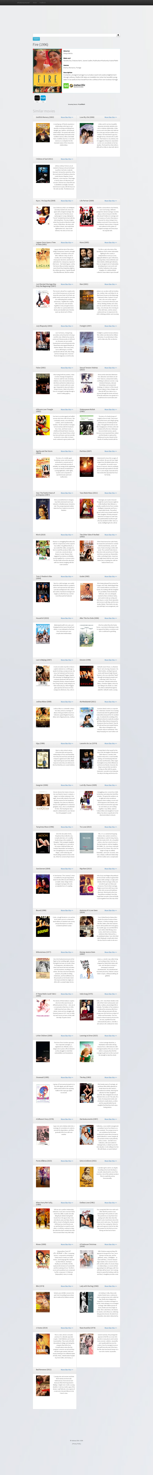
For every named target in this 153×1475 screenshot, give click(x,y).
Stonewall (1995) (42, 1077)
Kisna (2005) (84, 242)
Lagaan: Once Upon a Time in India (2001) (46, 243)
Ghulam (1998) (85, 660)
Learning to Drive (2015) (89, 1035)
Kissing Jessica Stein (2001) (87, 953)
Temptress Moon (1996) (45, 827)
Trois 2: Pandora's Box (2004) (44, 577)
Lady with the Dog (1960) (89, 1286)
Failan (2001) (41, 368)
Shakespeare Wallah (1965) (87, 410)
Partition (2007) (86, 451)
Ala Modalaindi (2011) (88, 702)
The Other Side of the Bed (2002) (89, 536)
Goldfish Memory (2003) (45, 117)
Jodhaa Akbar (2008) (44, 702)
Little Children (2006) (44, 1035)
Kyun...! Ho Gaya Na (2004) (45, 201)
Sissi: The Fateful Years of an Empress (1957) (45, 494)
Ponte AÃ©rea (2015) (44, 1161)
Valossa (74, 1440)
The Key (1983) (85, 1077)
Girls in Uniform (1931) (88, 1161)
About (35, 3)
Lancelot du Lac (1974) (88, 743)
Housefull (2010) (42, 618)
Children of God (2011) (44, 159)
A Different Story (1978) (45, 1119)
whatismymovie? (23, 2)
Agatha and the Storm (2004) (44, 452)
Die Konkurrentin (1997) (89, 1119)
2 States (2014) (42, 1328)
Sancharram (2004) (43, 868)
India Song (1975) (86, 994)
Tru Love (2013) (86, 827)
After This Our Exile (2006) (89, 618)
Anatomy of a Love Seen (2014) (89, 911)
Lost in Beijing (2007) (44, 660)
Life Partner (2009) (87, 201)
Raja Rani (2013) (86, 868)
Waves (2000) (41, 1244)
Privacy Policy (77, 1444)
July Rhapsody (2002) (44, 326)
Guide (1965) (85, 576)
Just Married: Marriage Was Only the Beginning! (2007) (46, 285)
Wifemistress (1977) (43, 952)
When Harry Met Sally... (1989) (44, 1203)
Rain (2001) (84, 284)
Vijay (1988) (40, 743)
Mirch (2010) (40, 535)
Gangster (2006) (42, 785)
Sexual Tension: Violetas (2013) (89, 369)
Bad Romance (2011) (44, 1369)
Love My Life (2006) (87, 117)
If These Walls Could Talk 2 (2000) (46, 995)
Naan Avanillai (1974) (87, 1328)
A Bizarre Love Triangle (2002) (44, 410)
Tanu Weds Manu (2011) (89, 493)
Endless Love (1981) (87, 1202)
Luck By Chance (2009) (88, 785)
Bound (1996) (41, 910)
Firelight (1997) (85, 326)
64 (66, 85)
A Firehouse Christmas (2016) (88, 1245)
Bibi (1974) (40, 1286)
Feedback (43, 3)
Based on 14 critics (78, 86)
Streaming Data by (73, 104)
